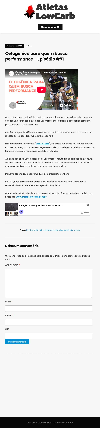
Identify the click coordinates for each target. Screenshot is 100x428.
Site (7, 329)
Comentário (12, 265)
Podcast (29, 46)
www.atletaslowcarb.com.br (31, 196)
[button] (50, 27)
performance (74, 230)
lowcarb (64, 230)
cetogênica (40, 230)
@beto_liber (42, 143)
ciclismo (50, 230)
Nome (8, 301)
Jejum (57, 230)
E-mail (9, 315)
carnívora (30, 230)
